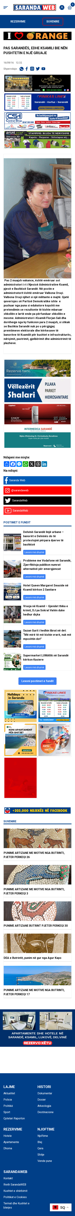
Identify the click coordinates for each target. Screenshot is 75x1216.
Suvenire (52, 21)
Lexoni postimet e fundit (37, 681)
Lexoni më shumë (34, 552)
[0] (70, 7)
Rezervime (17, 21)
